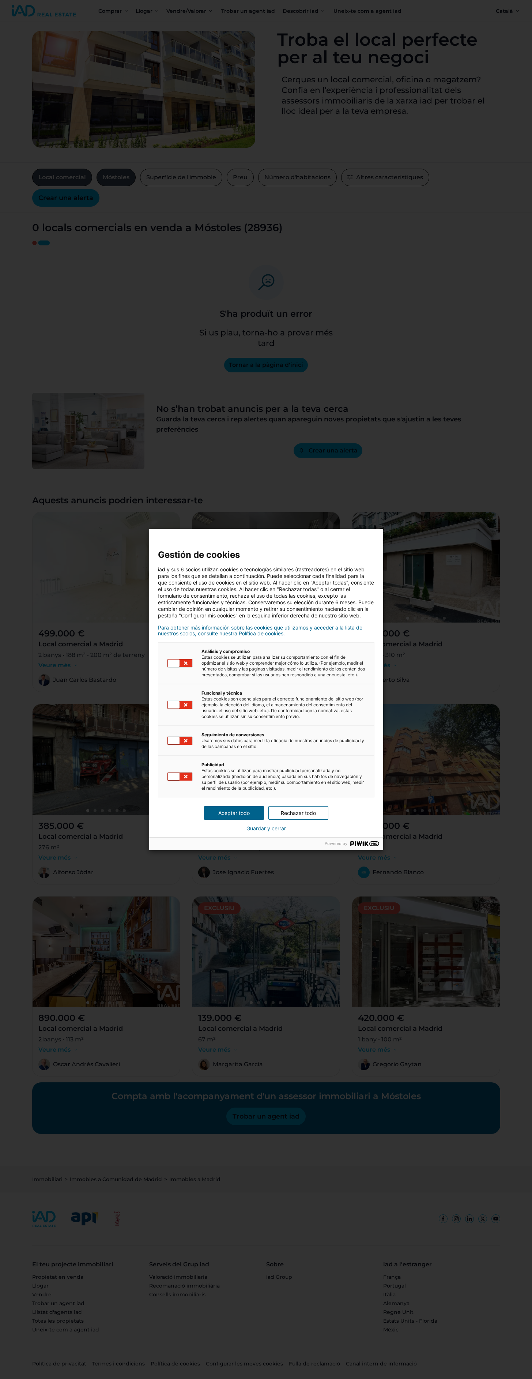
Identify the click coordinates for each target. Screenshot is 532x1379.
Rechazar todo (298, 813)
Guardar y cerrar (266, 828)
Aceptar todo (234, 813)
